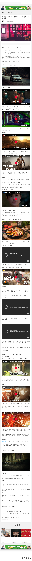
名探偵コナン (4, 441)
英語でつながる (10, 12)
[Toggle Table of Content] (16, 44)
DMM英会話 (2, 12)
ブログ (6, 12)
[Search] (30, 3)
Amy (5, 20)
